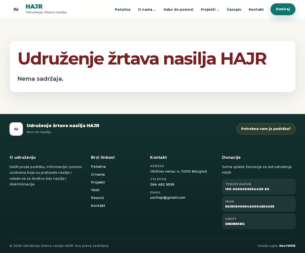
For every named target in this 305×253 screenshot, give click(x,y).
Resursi (97, 198)
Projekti (208, 9)
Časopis (234, 9)
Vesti (95, 190)
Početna (122, 9)
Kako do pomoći (178, 9)
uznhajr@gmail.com (167, 197)
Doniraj (283, 9)
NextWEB (287, 246)
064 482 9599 (162, 184)
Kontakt (256, 9)
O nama (145, 9)
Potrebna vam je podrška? (266, 129)
